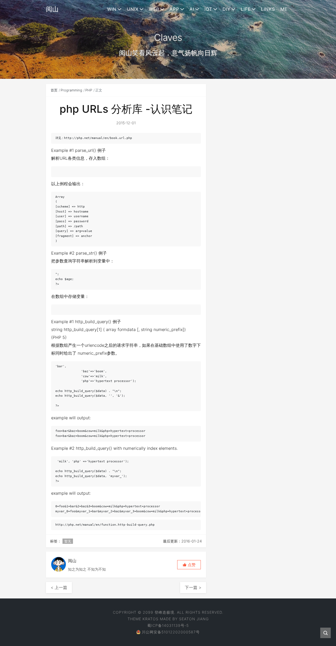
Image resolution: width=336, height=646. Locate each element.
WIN (112, 9)
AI (192, 9)
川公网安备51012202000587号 (171, 632)
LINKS (268, 9)
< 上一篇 (59, 587)
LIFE (246, 9)
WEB (154, 9)
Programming (71, 90)
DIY (226, 9)
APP (174, 9)
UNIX (133, 9)
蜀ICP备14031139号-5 (168, 625)
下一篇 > (193, 587)
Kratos (151, 619)
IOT (208, 9)
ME (283, 9)
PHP (88, 90)
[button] (189, 564)
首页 (54, 90)
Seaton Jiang (194, 619)
